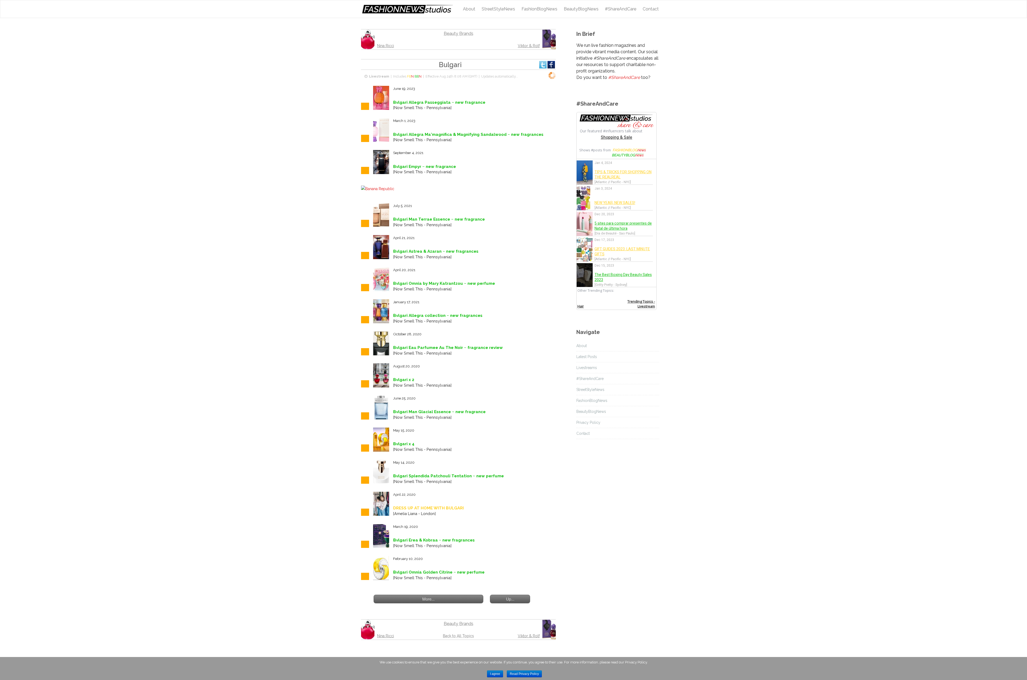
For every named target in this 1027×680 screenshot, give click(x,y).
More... (428, 599)
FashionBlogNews (539, 8)
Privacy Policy (588, 422)
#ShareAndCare (620, 8)
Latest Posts (586, 357)
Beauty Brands (458, 33)
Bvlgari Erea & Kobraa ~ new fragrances (434, 540)
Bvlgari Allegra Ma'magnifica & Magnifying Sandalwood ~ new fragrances (468, 134)
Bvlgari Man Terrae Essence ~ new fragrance (439, 219)
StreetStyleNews (498, 8)
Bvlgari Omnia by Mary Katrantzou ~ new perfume (444, 283)
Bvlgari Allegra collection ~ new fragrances (437, 315)
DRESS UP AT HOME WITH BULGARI (428, 508)
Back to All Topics (458, 636)
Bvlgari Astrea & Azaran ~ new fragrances (435, 251)
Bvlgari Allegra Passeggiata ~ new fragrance (439, 102)
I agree (495, 674)
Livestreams (586, 368)
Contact (651, 8)
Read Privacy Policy (524, 674)
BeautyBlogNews (581, 8)
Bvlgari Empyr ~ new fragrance (424, 166)
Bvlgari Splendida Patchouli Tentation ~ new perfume (448, 476)
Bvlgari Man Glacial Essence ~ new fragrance (439, 411)
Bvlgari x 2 (403, 379)
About (469, 8)
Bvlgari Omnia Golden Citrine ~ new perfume (439, 572)
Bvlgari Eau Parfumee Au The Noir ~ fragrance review (448, 347)
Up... (510, 599)
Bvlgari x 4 (404, 443)
